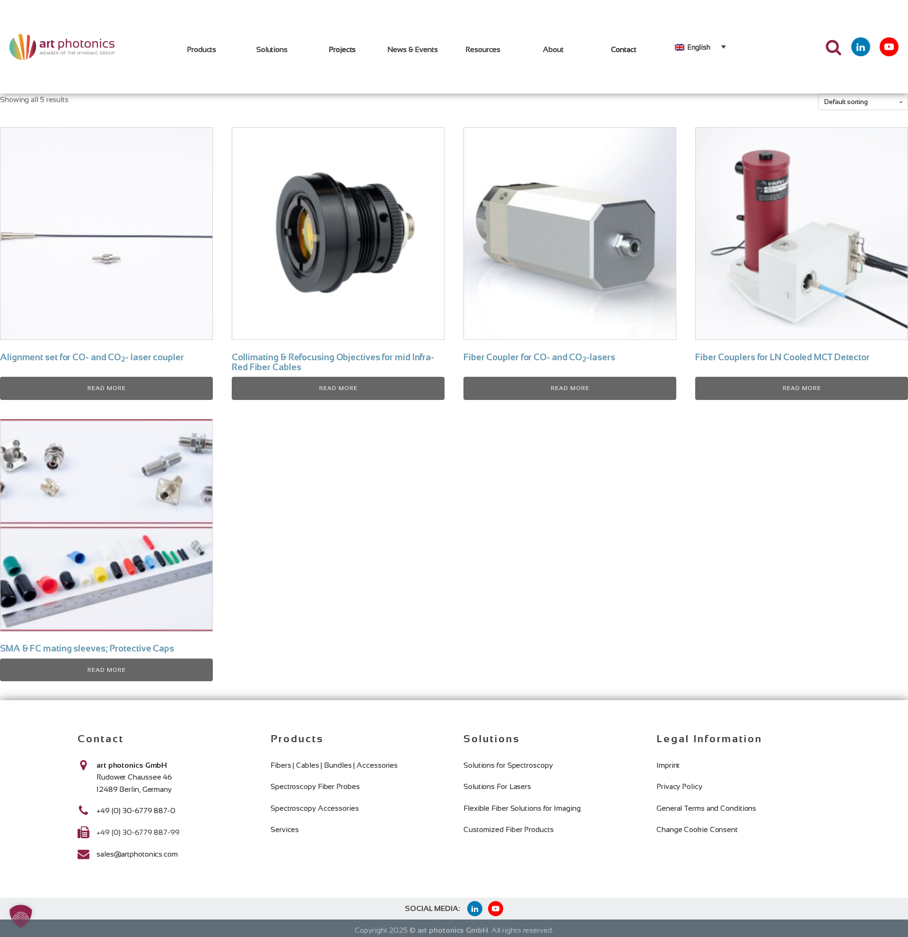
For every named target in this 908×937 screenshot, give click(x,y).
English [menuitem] (698, 47)
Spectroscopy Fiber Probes (315, 786)
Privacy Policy (679, 786)
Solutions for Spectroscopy (507, 765)
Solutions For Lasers (497, 786)
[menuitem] (700, 47)
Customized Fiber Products (508, 829)
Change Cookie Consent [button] (697, 829)
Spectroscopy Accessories (315, 808)
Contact (624, 49)
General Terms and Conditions (706, 808)
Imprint (668, 765)
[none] (700, 47)
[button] (21, 916)
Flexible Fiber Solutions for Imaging (521, 808)
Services (285, 829)
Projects (342, 49)
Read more (106, 388)
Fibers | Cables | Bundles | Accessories (334, 765)
